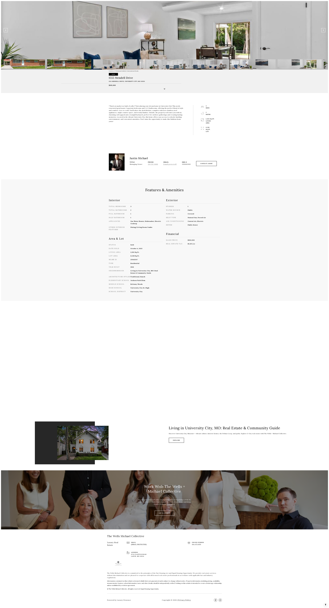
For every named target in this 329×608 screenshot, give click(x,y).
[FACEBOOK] (215, 600)
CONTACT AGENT (206, 163)
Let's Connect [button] (164, 513)
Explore (176, 440)
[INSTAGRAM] (220, 600)
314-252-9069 (153, 164)
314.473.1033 (196, 544)
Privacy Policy (184, 600)
